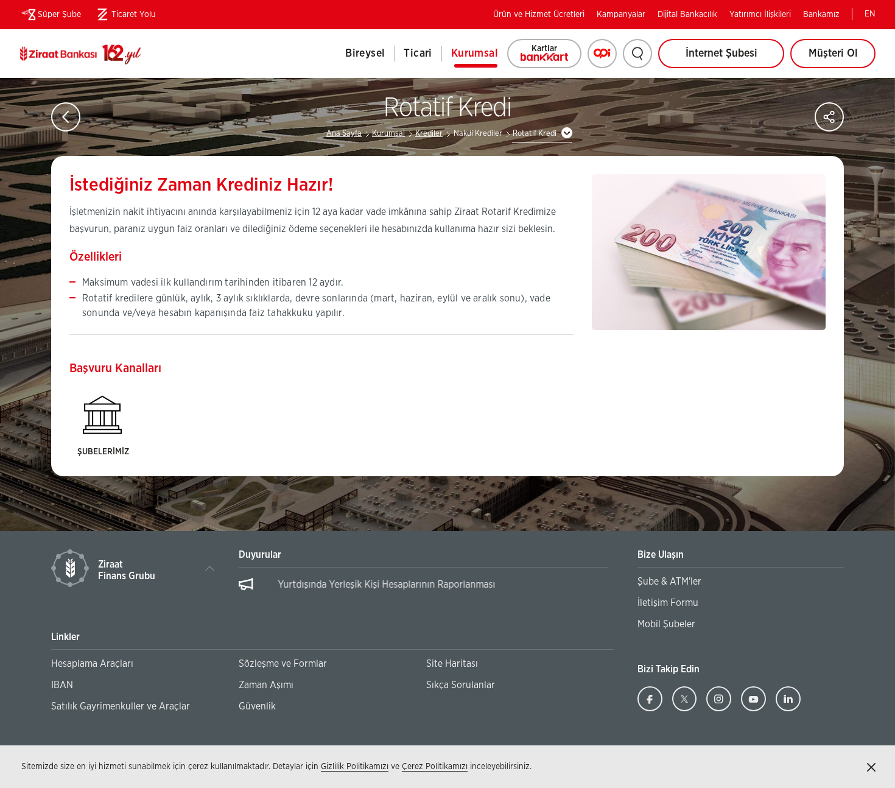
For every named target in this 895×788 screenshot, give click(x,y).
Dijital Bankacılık (687, 14)
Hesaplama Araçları (92, 664)
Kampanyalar (621, 14)
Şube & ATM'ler (669, 581)
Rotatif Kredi (534, 134)
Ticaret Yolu (124, 17)
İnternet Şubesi (721, 53)
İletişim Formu (667, 603)
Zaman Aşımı (266, 685)
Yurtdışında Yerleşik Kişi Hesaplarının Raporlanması (369, 584)
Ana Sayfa (344, 134)
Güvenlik (257, 706)
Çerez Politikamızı (435, 766)
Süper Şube (59, 14)
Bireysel (365, 53)
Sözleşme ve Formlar (283, 664)
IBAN (62, 685)
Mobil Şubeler (666, 624)
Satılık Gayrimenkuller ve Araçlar (120, 706)
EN (870, 14)
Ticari (418, 53)
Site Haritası (452, 664)
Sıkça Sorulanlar (460, 685)
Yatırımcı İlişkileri (760, 14)
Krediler (429, 134)
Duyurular (260, 555)
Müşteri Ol (842, 58)
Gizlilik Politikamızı (354, 766)
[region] (423, 590)
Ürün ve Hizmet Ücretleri (538, 14)
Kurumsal (474, 53)
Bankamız (821, 14)
